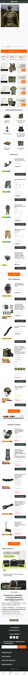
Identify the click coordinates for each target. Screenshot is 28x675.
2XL (18, 213)
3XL (21, 213)
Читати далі (14, 620)
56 (23, 236)
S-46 (16, 184)
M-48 (20, 184)
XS (15, 211)
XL (15, 213)
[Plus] (11, 174)
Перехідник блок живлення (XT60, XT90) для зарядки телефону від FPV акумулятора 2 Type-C (20, 255)
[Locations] (24, 1)
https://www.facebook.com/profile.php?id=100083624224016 (17, 637)
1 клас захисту (18, 359)
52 (18, 236)
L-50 (23, 184)
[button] (2, 46)
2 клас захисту (18, 357)
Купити (23, 81)
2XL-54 (20, 186)
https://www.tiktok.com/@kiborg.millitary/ (14, 637)
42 (15, 234)
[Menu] (1, 1)
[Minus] (4, 174)
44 (18, 234)
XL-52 (16, 186)
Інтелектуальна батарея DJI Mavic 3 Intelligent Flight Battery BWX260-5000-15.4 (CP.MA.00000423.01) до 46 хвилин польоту (20, 453)
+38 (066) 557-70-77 (14, 630)
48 (23, 234)
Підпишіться (21, 646)
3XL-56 (16, 188)
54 (20, 236)
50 (15, 236)
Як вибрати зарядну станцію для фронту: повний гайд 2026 (13, 575)
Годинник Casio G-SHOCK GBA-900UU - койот (20, 285)
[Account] (26, 1)
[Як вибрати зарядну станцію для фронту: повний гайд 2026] (14, 559)
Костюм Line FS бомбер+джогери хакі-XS (20, 206)
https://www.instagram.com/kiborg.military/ (11, 637)
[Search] (4, 1)
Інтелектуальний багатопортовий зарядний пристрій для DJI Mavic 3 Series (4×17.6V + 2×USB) (20, 307)
